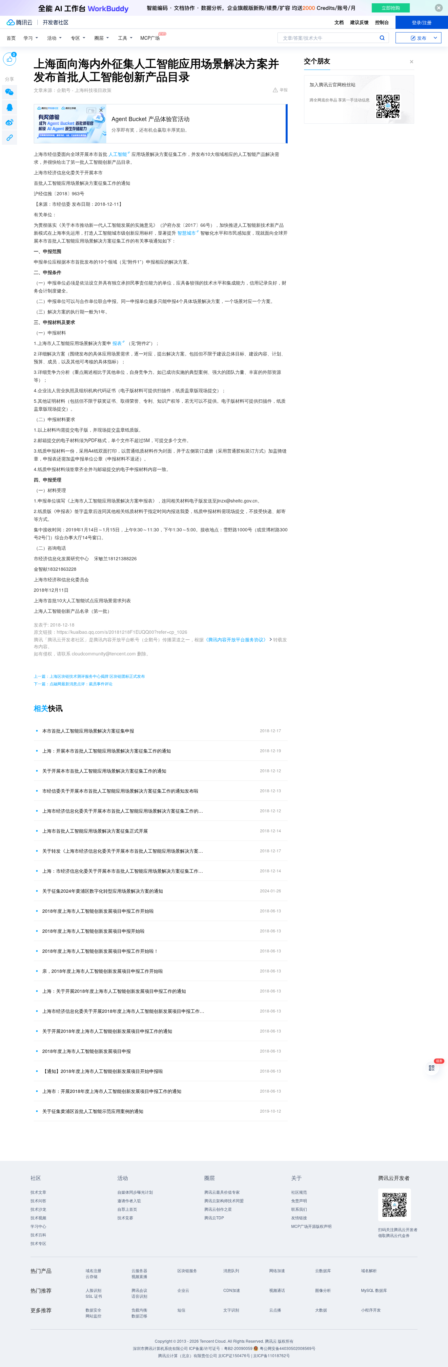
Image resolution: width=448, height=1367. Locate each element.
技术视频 (38, 1217)
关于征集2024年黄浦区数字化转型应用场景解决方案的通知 (102, 890)
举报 (284, 89)
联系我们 (299, 1209)
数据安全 (93, 1310)
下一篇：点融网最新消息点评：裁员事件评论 (73, 683)
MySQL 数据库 (374, 1290)
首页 (11, 37)
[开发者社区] (55, 22)
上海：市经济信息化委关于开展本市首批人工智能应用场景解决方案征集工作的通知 (124, 870)
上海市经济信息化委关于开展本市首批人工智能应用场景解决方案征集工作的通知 (124, 810)
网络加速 (277, 1270)
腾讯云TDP (214, 1217)
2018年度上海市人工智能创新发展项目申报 (86, 1051)
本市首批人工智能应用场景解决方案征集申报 (88, 730)
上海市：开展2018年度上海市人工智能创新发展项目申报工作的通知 (111, 1091)
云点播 (275, 1310)
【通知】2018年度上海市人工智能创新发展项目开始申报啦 (102, 1071)
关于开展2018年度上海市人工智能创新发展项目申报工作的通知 (107, 1031)
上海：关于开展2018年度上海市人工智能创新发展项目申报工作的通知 (114, 991)
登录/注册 (422, 22)
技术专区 (38, 1243)
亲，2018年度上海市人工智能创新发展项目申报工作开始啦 (102, 971)
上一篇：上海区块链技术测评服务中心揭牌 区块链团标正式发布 (89, 676)
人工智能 (118, 154)
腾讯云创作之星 (218, 1209)
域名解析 (369, 1270)
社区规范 (299, 1192)
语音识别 (139, 1296)
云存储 (91, 1276)
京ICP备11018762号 (271, 1355)
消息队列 (231, 1270)
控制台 (382, 22)
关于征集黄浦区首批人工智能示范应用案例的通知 (92, 1111)
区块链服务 (187, 1270)
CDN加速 (231, 1290)
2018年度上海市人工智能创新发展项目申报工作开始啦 (98, 911)
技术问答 (38, 1200)
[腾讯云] (19, 22)
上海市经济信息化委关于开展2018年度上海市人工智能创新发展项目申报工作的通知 (124, 1011)
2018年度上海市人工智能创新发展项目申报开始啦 (93, 931)
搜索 (382, 38)
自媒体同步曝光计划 (135, 1192)
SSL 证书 (94, 1296)
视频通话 (277, 1290)
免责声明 (299, 1200)
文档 (339, 22)
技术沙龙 (38, 1209)
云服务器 (139, 1270)
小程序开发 (371, 1310)
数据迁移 (139, 1315)
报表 (117, 343)
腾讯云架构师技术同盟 (224, 1200)
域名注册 (93, 1270)
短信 (181, 1310)
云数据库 (323, 1270)
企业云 (183, 1290)
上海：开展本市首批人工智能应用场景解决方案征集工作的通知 (106, 750)
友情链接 (299, 1217)
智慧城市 (186, 232)
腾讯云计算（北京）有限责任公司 (187, 1355)
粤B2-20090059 (239, 1348)
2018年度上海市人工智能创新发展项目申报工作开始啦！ (100, 951)
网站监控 (93, 1315)
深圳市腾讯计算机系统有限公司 (160, 1348)
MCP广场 (150, 37)
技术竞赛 (125, 1217)
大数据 (321, 1310)
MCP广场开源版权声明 (311, 1226)
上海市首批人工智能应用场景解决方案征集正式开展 (95, 830)
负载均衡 (139, 1310)
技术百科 (38, 1234)
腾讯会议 (139, 1290)
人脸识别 (93, 1290)
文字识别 (231, 1310)
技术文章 (38, 1192)
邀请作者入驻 (129, 1200)
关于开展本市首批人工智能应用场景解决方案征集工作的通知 (104, 770)
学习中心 (38, 1226)
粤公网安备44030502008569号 (288, 1348)
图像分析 (323, 1290)
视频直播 (139, 1276)
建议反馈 (359, 22)
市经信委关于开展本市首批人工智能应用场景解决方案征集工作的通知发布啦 (120, 790)
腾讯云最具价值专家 (222, 1192)
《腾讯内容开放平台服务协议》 (236, 639)
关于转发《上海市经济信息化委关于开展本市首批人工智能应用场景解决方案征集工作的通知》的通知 (124, 850)
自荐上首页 (127, 1209)
